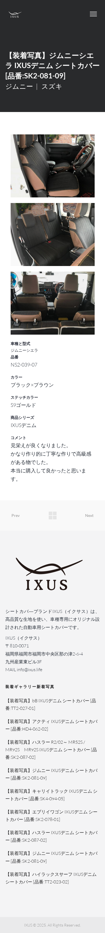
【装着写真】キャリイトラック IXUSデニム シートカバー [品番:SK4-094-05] (51, 794)
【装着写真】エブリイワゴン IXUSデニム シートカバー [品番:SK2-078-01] (51, 815)
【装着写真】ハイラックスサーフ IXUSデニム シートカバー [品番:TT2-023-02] (51, 878)
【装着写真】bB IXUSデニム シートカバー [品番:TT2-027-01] (50, 704)
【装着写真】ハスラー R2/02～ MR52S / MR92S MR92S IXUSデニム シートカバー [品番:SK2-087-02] (51, 749)
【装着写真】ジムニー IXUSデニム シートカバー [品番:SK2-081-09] (51, 774)
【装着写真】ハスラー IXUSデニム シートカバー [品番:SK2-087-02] (51, 836)
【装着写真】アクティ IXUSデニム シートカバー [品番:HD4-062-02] (51, 725)
